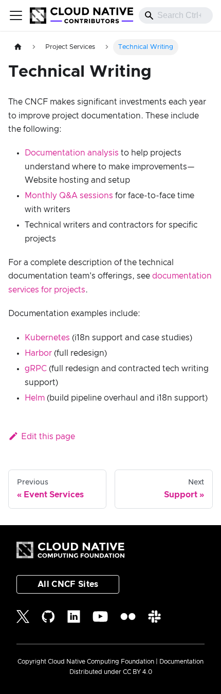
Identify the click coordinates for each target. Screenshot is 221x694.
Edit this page (48, 436)
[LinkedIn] (73, 616)
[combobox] (176, 15)
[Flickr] (128, 616)
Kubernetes (47, 338)
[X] (22, 616)
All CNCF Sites (68, 584)
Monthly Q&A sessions (69, 196)
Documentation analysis (72, 153)
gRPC (36, 369)
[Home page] (18, 47)
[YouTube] (100, 616)
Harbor (38, 353)
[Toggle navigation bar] (16, 15)
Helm (35, 398)
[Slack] (154, 616)
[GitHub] (48, 616)
